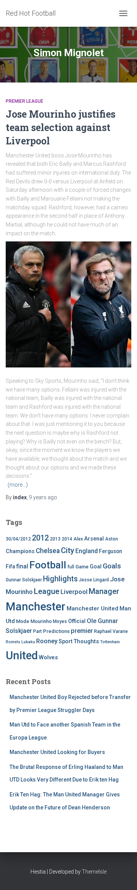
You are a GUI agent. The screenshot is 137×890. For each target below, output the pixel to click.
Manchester (35, 606)
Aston (111, 539)
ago (43, 497)
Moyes (60, 621)
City (67, 550)
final (22, 566)
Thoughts (86, 641)
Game (82, 567)
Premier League (24, 101)
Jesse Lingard (94, 580)
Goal (96, 566)
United (22, 655)
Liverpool (74, 591)
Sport (65, 641)
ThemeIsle (94, 872)
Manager (104, 591)
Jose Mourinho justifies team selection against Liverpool (60, 127)
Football (47, 565)
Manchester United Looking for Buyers (57, 752)
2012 (40, 537)
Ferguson (110, 551)
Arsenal (94, 539)
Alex (78, 539)
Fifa (10, 566)
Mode (22, 621)
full (70, 567)
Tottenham (110, 641)
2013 (55, 539)
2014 (67, 539)
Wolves (48, 657)
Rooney (46, 641)
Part (37, 631)
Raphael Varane (111, 631)
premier (82, 630)
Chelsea (48, 551)
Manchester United (92, 608)
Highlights (60, 578)
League (46, 591)
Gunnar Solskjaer (24, 580)
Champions (20, 551)
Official (77, 621)
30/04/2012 (18, 539)
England (86, 551)
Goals (112, 566)
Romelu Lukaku (20, 641)
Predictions (56, 631)
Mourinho (41, 621)
